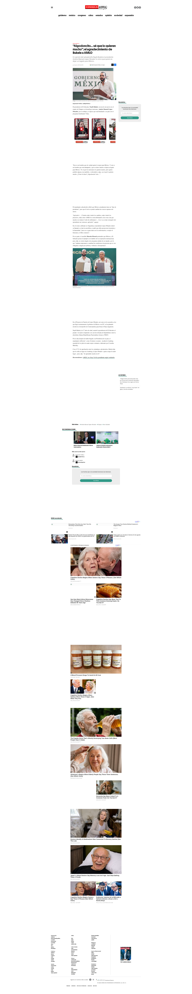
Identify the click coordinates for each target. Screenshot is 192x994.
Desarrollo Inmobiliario (75, 961)
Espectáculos (53, 965)
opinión (108, 15)
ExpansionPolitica (96, 980)
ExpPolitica (90, 980)
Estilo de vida (73, 944)
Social (72, 971)
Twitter (135, 7)
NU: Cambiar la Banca (126, 962)
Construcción (73, 959)
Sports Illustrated (96, 951)
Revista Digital (93, 961)
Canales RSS (90, 985)
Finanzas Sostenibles (95, 935)
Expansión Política (79, 455)
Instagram (137, 7)
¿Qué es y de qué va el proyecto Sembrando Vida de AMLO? (104, 446)
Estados (52, 958)
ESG (51, 945)
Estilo (72, 948)
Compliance (73, 985)
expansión (129, 15)
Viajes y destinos (94, 968)
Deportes (73, 951)
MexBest (93, 964)
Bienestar (93, 971)
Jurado (92, 974)
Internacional (53, 941)
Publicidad (68, 985)
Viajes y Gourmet (54, 972)
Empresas (53, 937)
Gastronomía (93, 965)
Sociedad (118, 15)
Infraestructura (74, 962)
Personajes (93, 969)
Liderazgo (93, 945)
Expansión (53, 935)
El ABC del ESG (94, 938)
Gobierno (53, 952)
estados (99, 15)
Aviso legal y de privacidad (81, 985)
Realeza (52, 967)
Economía (53, 939)
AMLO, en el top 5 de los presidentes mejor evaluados (99, 357)
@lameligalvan (81, 462)
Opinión (52, 960)
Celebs (72, 942)
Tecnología (53, 942)
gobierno (62, 15)
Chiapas (100, 424)
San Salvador (106, 424)
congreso (82, 15)
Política (53, 951)
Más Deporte (93, 958)
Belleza (52, 971)
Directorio (95, 985)
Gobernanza (73, 972)
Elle (72, 938)
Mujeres (52, 947)
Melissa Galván (79, 460)
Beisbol (92, 954)
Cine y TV (72, 952)
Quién (52, 964)
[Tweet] (112, 65)
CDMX (90, 15)
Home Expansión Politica (55, 938)
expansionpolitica (93, 980)
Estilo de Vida (93, 972)
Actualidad (93, 944)
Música (72, 954)
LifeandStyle (53, 948)
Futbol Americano (94, 955)
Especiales (93, 948)
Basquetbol (93, 957)
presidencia (76, 43)
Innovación (93, 937)
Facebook (140, 7)
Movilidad (73, 974)
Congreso (53, 955)
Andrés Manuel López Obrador (88, 424)
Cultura (72, 935)
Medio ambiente (74, 969)
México (52, 954)
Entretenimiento (74, 949)
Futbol (92, 952)
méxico (72, 15)
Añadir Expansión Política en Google (98, 64)
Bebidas (92, 967)
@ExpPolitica (86, 103)
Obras (52, 944)
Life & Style (74, 947)
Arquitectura (73, 964)
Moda (52, 970)
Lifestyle (92, 959)
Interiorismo (73, 965)
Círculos (52, 968)
